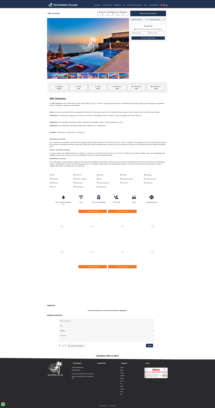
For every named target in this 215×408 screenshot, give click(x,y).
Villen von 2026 (107, 5)
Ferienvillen (117, 5)
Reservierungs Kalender (148, 13)
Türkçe (161, 5)
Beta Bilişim (113, 405)
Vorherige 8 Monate (93, 211)
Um (124, 5)
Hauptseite (97, 5)
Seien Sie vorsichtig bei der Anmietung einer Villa (83, 377)
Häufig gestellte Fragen (134, 5)
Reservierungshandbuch (77, 367)
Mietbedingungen (76, 370)
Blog (145, 5)
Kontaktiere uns (154, 5)
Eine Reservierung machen (148, 38)
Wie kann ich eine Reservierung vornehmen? (83, 374)
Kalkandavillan (104, 405)
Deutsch (166, 5)
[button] (127, 19)
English (164, 5)
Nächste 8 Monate (122, 211)
